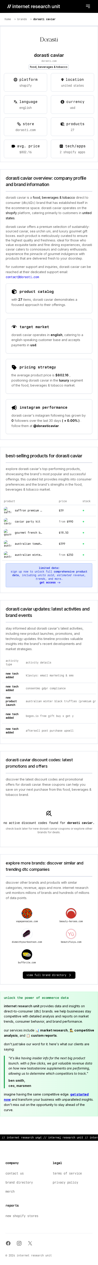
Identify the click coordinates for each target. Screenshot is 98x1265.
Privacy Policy (65, 1182)
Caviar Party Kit (27, 521)
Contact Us (14, 1173)
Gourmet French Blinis (31, 532)
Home (8, 19)
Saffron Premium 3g (29, 510)
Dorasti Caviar (44, 19)
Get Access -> (50, 582)
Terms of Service (67, 1173)
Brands (22, 19)
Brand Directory (19, 1182)
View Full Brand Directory (46, 975)
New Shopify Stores (21, 1216)
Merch (10, 1191)
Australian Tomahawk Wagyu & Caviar (42, 543)
